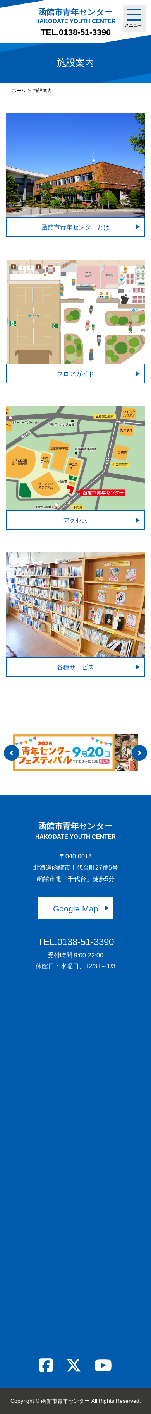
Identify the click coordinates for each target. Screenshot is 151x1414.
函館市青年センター (75, 15)
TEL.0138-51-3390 (76, 942)
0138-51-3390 (85, 32)
